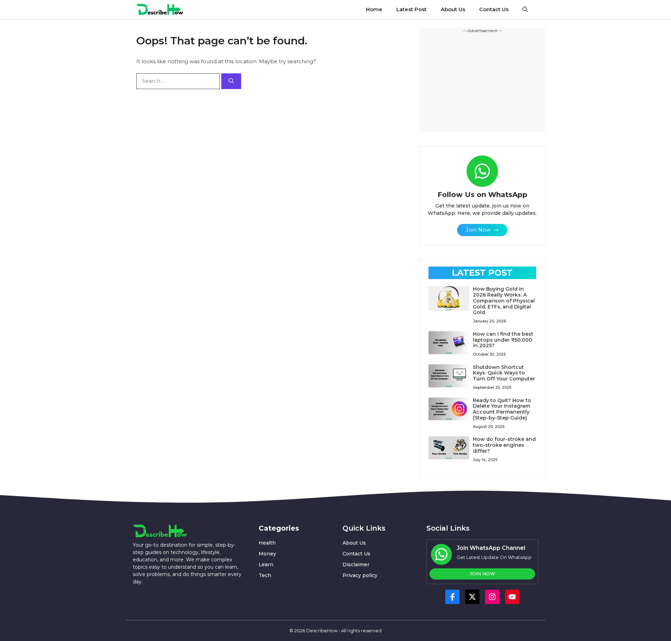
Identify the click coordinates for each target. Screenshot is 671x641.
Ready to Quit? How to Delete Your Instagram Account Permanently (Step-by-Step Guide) (502, 409)
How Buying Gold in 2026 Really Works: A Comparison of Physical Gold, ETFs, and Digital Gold (504, 300)
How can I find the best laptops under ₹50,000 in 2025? (503, 340)
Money (267, 554)
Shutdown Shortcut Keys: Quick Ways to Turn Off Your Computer (504, 373)
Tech (265, 575)
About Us (453, 9)
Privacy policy (359, 575)
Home (374, 9)
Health (267, 543)
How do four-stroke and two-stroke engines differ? (504, 445)
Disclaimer (355, 564)
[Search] (231, 81)
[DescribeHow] (160, 9)
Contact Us (493, 9)
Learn (266, 564)
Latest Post (411, 9)
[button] (525, 9)
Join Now (482, 573)
